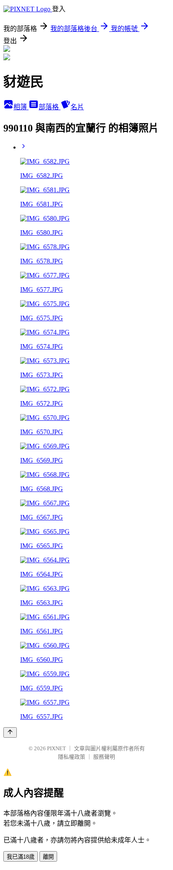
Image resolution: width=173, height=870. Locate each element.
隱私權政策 (71, 757)
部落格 (49, 107)
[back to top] (10, 732)
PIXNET (56, 748)
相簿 (21, 107)
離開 (48, 857)
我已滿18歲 (20, 857)
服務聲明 (104, 757)
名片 (77, 107)
